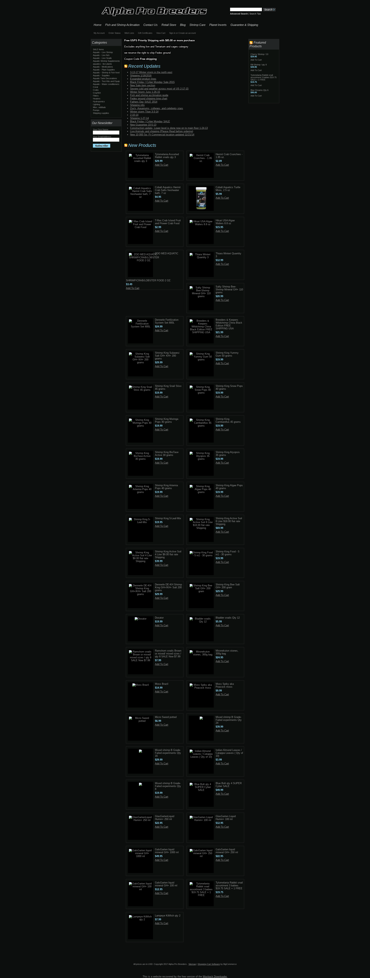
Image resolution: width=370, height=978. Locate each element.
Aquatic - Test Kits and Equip (106, 81)
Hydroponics (99, 101)
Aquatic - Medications (103, 67)
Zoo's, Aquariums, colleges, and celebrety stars (156, 108)
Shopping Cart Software (209, 964)
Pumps (96, 110)
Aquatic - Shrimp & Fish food (106, 72)
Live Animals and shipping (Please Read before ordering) (161, 131)
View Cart (160, 33)
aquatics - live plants (102, 64)
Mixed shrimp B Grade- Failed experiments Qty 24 (229, 720)
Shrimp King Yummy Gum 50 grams (227, 354)
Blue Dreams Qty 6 (259, 90)
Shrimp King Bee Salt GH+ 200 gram (228, 586)
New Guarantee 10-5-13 (143, 124)
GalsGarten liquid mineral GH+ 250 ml (227, 851)
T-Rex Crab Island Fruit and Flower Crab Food (168, 222)
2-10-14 (134, 114)
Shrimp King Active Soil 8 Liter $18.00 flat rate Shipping (229, 521)
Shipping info (137, 105)
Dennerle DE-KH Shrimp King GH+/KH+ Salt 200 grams (168, 587)
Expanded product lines (143, 78)
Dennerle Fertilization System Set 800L (166, 321)
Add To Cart (161, 164)
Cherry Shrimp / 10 (259, 54)
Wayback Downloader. (215, 976)
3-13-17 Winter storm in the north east (151, 72)
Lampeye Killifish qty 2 (167, 915)
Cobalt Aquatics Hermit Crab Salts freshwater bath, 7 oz (168, 190)
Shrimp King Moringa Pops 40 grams (166, 420)
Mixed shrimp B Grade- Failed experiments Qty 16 (168, 753)
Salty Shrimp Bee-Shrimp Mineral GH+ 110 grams (229, 289)
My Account (99, 33)
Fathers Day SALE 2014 (143, 101)
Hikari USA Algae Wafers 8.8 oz (225, 222)
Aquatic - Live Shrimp (103, 52)
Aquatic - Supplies (101, 75)
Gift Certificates (145, 33)
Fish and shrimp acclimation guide (149, 95)
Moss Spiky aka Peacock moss (225, 685)
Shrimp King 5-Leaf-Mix (168, 518)
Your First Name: (101, 129)
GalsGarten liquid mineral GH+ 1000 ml (167, 851)
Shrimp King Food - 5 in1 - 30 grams (227, 553)
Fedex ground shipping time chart (148, 98)
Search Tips (255, 14)
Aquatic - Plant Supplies (104, 69)
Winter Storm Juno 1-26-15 (145, 91)
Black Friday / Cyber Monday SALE (150, 121)
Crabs (96, 90)
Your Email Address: (102, 136)
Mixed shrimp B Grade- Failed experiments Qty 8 (168, 786)
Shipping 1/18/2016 (140, 75)
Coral (95, 87)
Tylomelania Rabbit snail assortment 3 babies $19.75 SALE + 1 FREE (229, 885)
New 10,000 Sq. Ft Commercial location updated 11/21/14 (162, 134)
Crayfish (97, 93)
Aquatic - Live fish (101, 55)
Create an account (187, 33)
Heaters (96, 98)
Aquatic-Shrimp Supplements (106, 61)
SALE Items (98, 49)
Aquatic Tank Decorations (105, 78)
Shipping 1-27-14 (139, 118)
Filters (96, 96)
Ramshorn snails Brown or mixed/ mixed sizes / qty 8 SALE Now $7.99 (168, 653)
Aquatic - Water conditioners (106, 84)
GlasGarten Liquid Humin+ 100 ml (226, 818)
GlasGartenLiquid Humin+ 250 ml (164, 818)
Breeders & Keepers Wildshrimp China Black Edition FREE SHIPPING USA (229, 324)
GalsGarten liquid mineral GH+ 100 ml (166, 884)
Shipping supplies (101, 113)
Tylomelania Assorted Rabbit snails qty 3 (167, 156)
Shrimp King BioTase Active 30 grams (166, 453)
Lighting (96, 104)
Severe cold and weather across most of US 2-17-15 (159, 88)
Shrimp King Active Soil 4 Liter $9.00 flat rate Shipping (168, 554)
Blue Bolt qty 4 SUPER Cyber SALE (229, 785)
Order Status (114, 33)
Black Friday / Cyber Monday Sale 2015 (152, 82)
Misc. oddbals (99, 107)
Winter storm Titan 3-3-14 (144, 111)
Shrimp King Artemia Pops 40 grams (166, 487)
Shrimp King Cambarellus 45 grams (228, 420)
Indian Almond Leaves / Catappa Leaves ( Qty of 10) (229, 753)
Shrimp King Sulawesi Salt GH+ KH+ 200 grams (167, 355)
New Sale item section (142, 85)
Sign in (172, 33)
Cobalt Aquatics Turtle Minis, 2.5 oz (228, 189)
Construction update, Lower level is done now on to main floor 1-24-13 (169, 128)
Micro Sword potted (166, 717)
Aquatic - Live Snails (102, 58)
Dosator (159, 617)
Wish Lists (129, 33)
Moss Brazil (161, 683)
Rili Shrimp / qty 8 (259, 64)
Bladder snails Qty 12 (228, 617)
